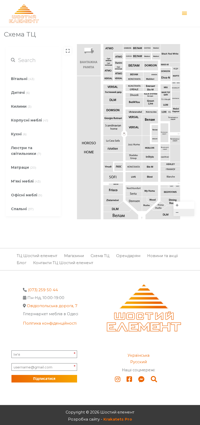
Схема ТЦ (100, 255)
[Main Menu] (184, 13)
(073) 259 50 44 (43, 290)
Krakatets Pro (117, 419)
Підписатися (44, 378)
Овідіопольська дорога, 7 (52, 305)
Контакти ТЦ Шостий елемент (63, 262)
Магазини (74, 255)
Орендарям (128, 255)
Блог (21, 262)
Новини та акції (162, 255)
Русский (138, 362)
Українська (138, 355)
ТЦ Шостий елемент (37, 255)
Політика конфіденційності (50, 323)
